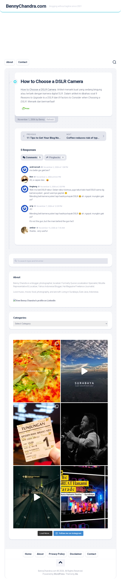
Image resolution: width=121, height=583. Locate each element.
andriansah (35, 167)
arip (31, 206)
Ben (31, 177)
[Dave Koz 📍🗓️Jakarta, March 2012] (84, 434)
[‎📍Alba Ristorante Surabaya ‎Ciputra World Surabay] (36, 371)
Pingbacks (56, 157)
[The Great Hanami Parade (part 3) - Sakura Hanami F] (84, 497)
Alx (76, 574)
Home (28, 554)
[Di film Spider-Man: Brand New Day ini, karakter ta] (36, 434)
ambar (33, 228)
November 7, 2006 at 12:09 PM (49, 206)
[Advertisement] (60, 34)
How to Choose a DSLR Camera (38, 89)
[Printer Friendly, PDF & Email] (25, 108)
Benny (42, 119)
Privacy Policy (57, 554)
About (9, 62)
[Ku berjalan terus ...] (36, 497)
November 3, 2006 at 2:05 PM (52, 187)
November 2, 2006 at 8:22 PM (48, 177)
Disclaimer (76, 554)
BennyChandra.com (26, 6)
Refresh (50, 119)
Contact (22, 62)
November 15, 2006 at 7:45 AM (52, 228)
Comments (33, 157)
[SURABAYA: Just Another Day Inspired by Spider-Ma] (84, 371)
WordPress (59, 574)
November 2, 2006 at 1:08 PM (56, 167)
